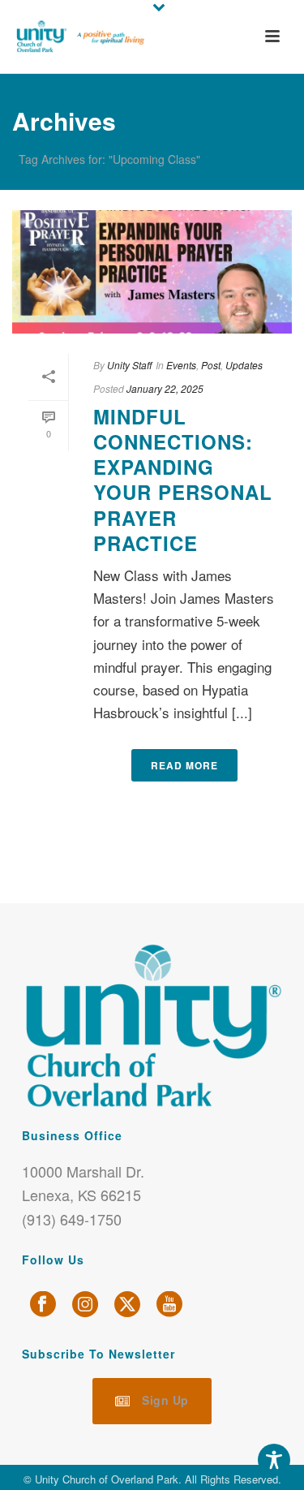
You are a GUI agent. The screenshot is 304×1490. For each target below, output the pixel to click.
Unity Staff (129, 365)
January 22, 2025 (164, 388)
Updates (244, 365)
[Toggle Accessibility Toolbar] (274, 1460)
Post (211, 365)
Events (181, 365)
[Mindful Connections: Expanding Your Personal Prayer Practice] (152, 272)
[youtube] (169, 1304)
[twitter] (127, 1304)
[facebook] (43, 1304)
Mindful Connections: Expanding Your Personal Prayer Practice (182, 480)
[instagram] (85, 1304)
